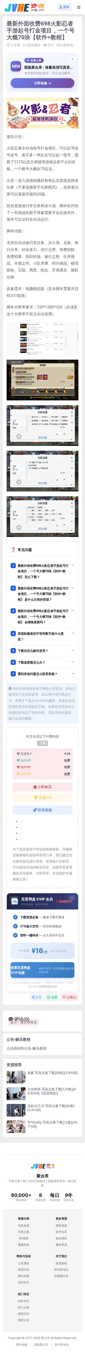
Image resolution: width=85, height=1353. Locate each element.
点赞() (71, 997)
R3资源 (23, 1238)
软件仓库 (61, 1232)
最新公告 (23, 1320)
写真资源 (23, 1225)
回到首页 (23, 1282)
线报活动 (23, 1269)
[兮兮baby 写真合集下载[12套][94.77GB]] (16, 1126)
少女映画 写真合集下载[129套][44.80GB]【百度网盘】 (51, 1091)
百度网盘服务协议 (47, 986)
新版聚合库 (61, 1276)
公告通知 (23, 1263)
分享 (38, 997)
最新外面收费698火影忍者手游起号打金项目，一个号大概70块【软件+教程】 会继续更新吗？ (43, 616)
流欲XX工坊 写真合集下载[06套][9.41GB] (51, 1107)
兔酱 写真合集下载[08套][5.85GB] (52, 1072)
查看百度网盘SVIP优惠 (42, 970)
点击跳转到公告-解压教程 (27, 1048)
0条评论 (67, 45)
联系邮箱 (61, 1263)
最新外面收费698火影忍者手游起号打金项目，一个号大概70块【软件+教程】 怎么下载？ (43, 571)
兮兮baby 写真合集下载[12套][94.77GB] (52, 1124)
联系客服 (45, 810)
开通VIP (45, 798)
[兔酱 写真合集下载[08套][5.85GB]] (16, 1077)
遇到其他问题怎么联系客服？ (38, 674)
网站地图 (23, 1276)
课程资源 (61, 1225)
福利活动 (23, 1313)
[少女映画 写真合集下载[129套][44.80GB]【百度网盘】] (16, 1093)
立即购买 (45, 787)
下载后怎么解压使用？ (33, 650)
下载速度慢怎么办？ (31, 662)
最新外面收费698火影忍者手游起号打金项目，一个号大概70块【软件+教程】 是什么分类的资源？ (43, 594)
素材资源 (61, 1244)
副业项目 (34, 45)
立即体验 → (42, 83)
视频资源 (23, 1244)
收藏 (54, 997)
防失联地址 (61, 1269)
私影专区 (23, 1301)
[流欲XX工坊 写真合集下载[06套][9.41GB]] (16, 1110)
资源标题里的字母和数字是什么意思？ (41, 636)
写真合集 (23, 1232)
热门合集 (23, 1307)
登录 (66, 7)
